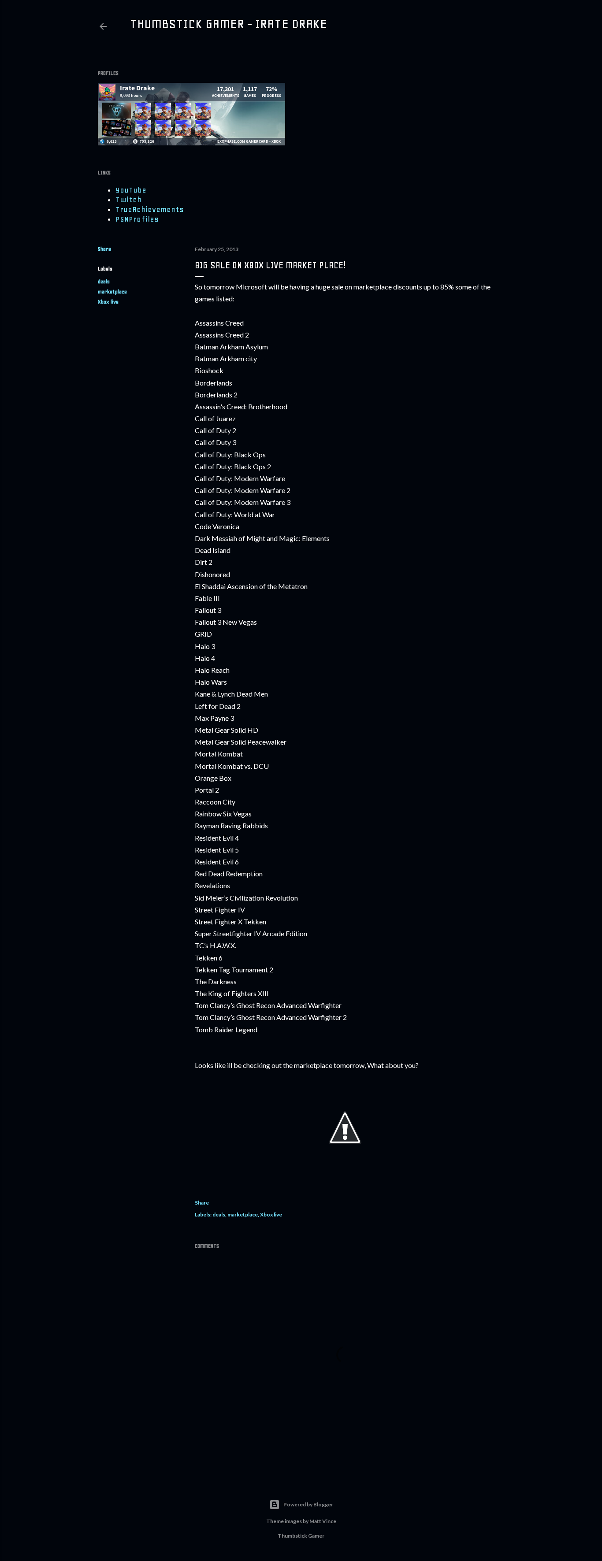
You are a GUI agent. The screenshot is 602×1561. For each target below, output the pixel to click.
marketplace (112, 292)
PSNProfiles (137, 219)
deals (104, 281)
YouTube (130, 189)
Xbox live (108, 302)
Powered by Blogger (308, 1504)
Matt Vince (322, 1521)
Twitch (128, 199)
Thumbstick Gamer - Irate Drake (228, 23)
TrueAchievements (149, 209)
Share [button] (104, 249)
